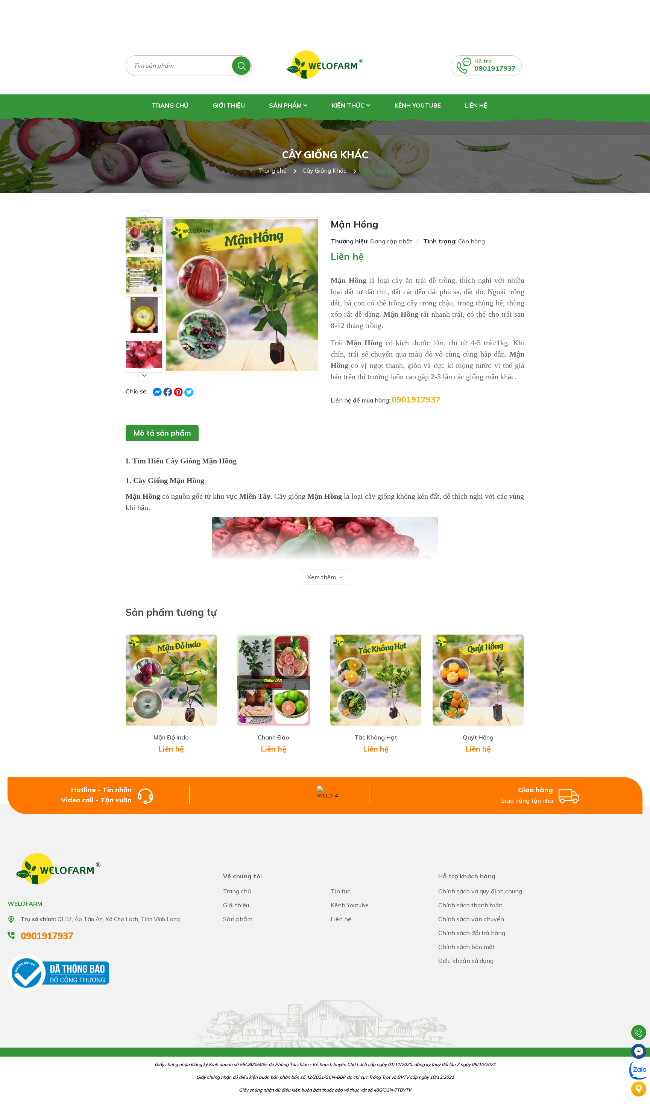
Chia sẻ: (136, 391)
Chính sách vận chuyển (471, 919)
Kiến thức (349, 105)
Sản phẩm (286, 105)
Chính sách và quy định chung (480, 891)
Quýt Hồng (478, 737)
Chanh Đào (273, 737)
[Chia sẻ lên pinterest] (179, 391)
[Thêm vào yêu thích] (184, 684)
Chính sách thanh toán (470, 905)
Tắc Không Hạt (375, 737)
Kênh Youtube (418, 105)
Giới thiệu (229, 105)
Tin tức (340, 891)
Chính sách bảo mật (466, 947)
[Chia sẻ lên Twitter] (188, 392)
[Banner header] (325, 18)
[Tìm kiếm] (241, 65)
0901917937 (495, 68)
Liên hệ (476, 105)
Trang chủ (170, 105)
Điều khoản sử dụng (466, 960)
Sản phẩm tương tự (171, 612)
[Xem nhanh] (158, 684)
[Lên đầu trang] (638, 1013)
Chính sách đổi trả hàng (471, 933)
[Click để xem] (242, 294)
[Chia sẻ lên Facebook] (158, 391)
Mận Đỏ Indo (171, 737)
